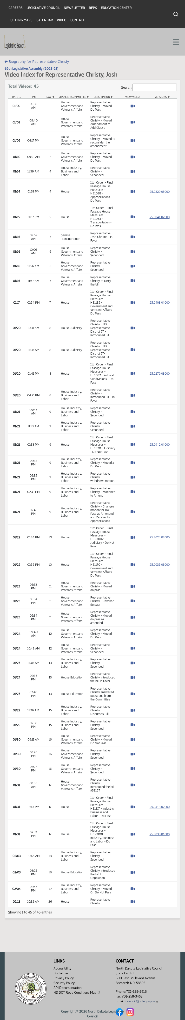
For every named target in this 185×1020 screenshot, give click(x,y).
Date (15, 97)
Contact (77, 20)
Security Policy (64, 983)
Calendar (44, 20)
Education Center (116, 8)
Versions (161, 97)
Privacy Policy (63, 978)
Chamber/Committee (72, 97)
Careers (15, 8)
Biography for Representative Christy (38, 61)
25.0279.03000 (160, 373)
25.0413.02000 (160, 807)
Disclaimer (60, 973)
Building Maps (20, 20)
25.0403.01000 (160, 302)
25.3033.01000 (160, 834)
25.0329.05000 (160, 191)
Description (102, 97)
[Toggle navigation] (175, 41)
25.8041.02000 (160, 217)
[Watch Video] (133, 106)
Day (48, 97)
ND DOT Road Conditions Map (75, 993)
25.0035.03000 (160, 564)
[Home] (15, 41)
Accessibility (62, 968)
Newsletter (74, 8)
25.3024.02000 (160, 537)
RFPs (93, 8)
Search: (126, 87)
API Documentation (67, 988)
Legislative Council (43, 8)
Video (61, 20)
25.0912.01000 (160, 444)
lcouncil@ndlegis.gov (140, 1001)
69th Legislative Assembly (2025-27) (32, 68)
